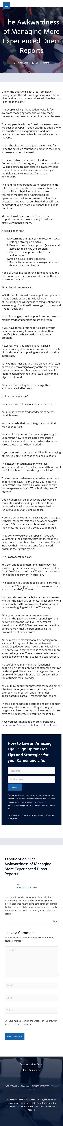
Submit (15, 787)
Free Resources (31, 1070)
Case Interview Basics (31, 1064)
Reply (55, 921)
